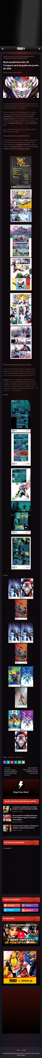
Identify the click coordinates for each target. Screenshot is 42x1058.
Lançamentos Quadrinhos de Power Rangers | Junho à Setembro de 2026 (25, 808)
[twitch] (30, 905)
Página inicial (7, 56)
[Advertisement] (21, 23)
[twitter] (12, 910)
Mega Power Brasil (21, 792)
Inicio (18, 1050)
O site (23, 1050)
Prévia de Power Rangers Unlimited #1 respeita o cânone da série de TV (25, 827)
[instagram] (30, 910)
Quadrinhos (10, 757)
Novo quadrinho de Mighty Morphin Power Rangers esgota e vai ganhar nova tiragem (25, 817)
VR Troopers (15, 56)
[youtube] (12, 905)
